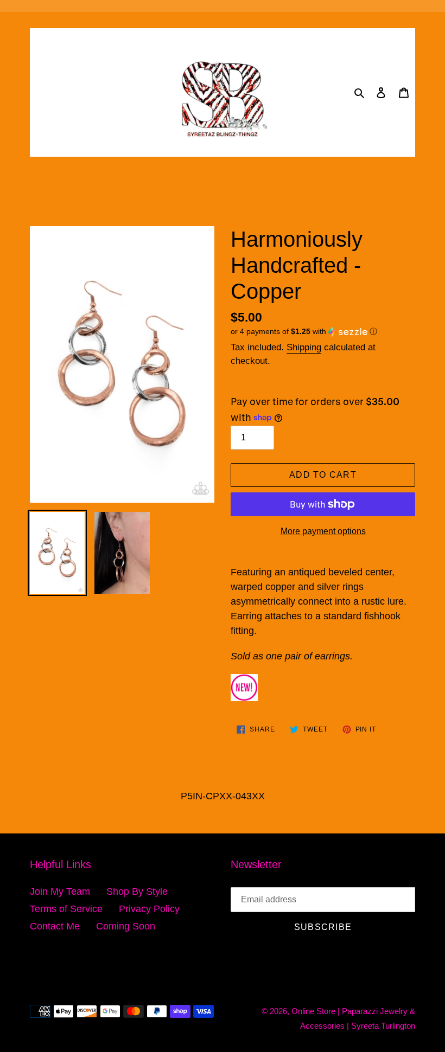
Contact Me (55, 926)
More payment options (323, 531)
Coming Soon (125, 926)
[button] (304, 331)
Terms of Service (66, 908)
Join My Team (60, 891)
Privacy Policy (149, 908)
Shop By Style (137, 891)
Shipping (304, 347)
